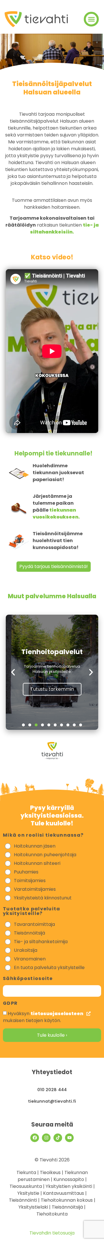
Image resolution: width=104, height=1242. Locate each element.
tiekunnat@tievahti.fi (52, 1101)
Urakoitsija (25, 950)
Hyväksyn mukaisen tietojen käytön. (43, 1017)
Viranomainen (30, 959)
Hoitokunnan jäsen (34, 846)
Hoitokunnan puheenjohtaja (45, 854)
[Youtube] (69, 1137)
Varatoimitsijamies (35, 889)
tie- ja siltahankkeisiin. (64, 228)
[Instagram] (46, 1137)
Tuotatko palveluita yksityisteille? (31, 912)
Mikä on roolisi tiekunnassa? (43, 835)
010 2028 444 (52, 1090)
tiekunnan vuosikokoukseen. (56, 513)
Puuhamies (26, 872)
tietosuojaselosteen (57, 1013)
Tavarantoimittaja (34, 924)
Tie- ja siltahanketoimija (41, 941)
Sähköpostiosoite (28, 979)
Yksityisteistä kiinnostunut (43, 898)
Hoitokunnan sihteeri (37, 863)
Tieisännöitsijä (29, 933)
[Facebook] (34, 1137)
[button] (91, 19)
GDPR (10, 1003)
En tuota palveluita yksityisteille (49, 967)
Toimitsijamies (30, 880)
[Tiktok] (57, 1137)
